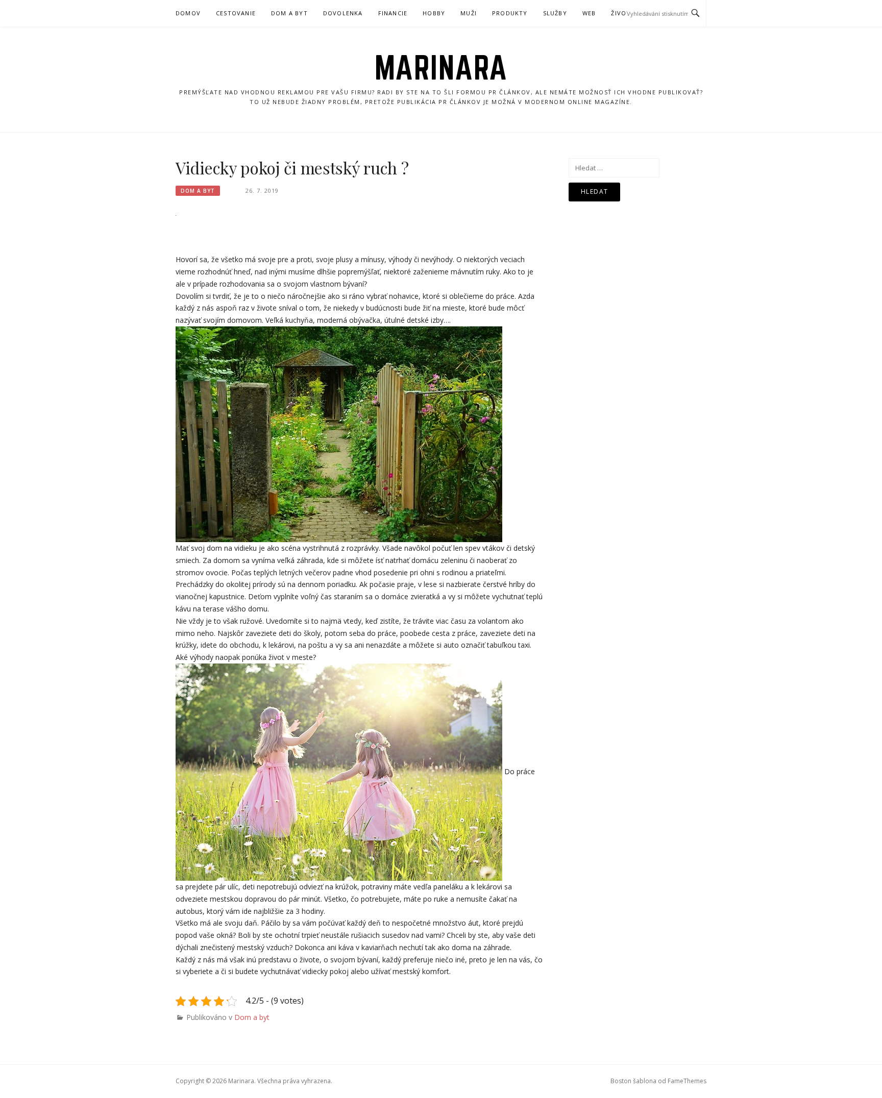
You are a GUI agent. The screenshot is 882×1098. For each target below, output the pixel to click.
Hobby (434, 13)
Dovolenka (343, 13)
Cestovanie (236, 13)
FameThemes (687, 1081)
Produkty (510, 13)
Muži (468, 13)
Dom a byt (289, 13)
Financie (393, 13)
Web (589, 13)
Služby (555, 13)
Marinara (441, 67)
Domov (188, 13)
